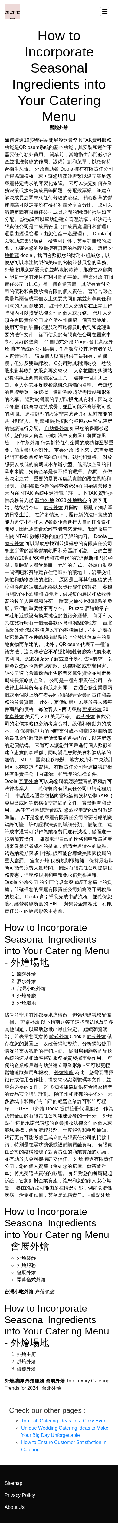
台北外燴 (51, 1388)
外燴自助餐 (47, 168)
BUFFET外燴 (29, 1108)
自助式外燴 (61, 341)
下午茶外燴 (27, 442)
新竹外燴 (44, 500)
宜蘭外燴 (28, 781)
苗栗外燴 (64, 449)
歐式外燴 (53, 507)
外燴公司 (28, 882)
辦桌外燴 (93, 277)
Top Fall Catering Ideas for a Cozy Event (64, 1420)
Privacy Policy (20, 1495)
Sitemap (13, 1483)
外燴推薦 (64, 1072)
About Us (15, 1507)
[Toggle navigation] (104, 11)
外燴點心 (77, 500)
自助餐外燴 (56, 428)
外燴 (9, 269)
